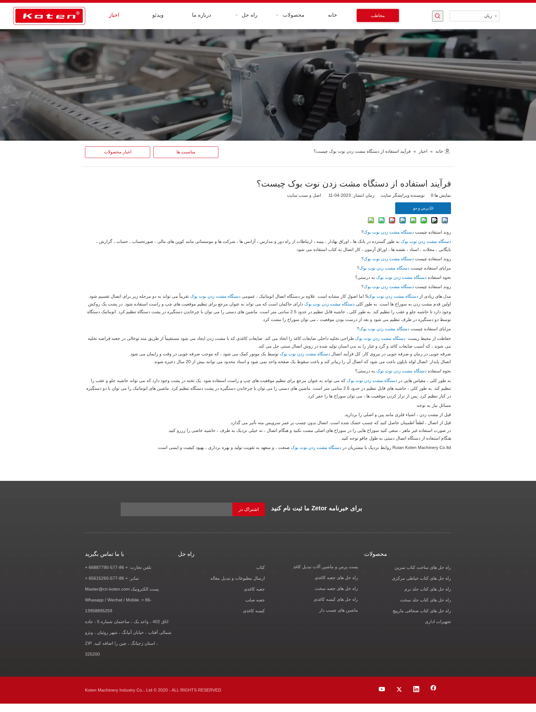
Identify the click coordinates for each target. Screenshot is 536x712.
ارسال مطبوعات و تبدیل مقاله (237, 578)
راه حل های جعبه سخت (336, 588)
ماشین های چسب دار (338, 610)
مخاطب (378, 15)
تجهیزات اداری (438, 621)
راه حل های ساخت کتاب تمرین (423, 567)
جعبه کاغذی (254, 589)
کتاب (260, 567)
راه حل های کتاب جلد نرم (427, 589)
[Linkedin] (416, 690)
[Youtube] (382, 690)
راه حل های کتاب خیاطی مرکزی (421, 578)
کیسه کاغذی (254, 610)
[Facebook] (433, 690)
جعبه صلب (255, 599)
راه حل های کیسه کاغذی (336, 599)
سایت (292, 195)
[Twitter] (399, 690)
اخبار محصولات (118, 151)
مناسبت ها (185, 151)
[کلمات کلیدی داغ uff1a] (437, 16)
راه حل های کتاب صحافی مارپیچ (422, 610)
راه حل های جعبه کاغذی (336, 577)
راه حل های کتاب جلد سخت (425, 599)
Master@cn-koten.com (107, 589)
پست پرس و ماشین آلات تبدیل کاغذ (325, 566)
